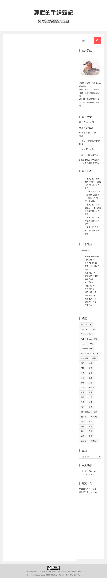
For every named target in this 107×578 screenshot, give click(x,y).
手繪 (83, 383)
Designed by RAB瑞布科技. (69, 575)
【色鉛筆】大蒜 (86, 149)
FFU (82, 344)
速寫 (90, 421)
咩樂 (90, 363)
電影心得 (88, 302)
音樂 (86, 305)
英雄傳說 (94, 417)
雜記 (83, 431)
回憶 (83, 368)
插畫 (90, 383)
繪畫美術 (88, 285)
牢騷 (83, 397)
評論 (83, 421)
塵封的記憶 (89, 263)
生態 (90, 397)
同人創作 (88, 259)
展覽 (90, 373)
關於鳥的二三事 (86, 122)
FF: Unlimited (90, 256)
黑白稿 (93, 441)
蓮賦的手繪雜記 (53, 12)
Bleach (84, 329)
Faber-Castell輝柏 (89, 339)
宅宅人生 (88, 272)
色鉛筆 (83, 417)
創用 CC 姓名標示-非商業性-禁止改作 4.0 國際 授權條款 (56, 571)
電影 (90, 431)
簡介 (83, 407)
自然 (96, 412)
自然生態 (88, 289)
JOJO (90, 344)
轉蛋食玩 (88, 295)
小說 (83, 373)
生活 (83, 402)
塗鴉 (90, 368)
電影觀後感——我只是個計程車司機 (93, 207)
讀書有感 (88, 292)
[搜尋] (97, 40)
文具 (86, 282)
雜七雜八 (88, 298)
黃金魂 (83, 441)
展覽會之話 (89, 276)
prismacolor (86, 349)
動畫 (94, 358)
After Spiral (86, 324)
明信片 (91, 387)
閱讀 (90, 426)
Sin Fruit (88, 474)
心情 (86, 279)
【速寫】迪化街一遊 (88, 154)
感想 (90, 378)
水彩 (83, 392)
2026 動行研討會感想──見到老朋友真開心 (89, 161)
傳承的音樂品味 (86, 127)
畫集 (90, 402)
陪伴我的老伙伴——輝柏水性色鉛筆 (93, 181)
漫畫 (90, 392)
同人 (83, 363)
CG (93, 329)
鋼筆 (83, 426)
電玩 (83, 436)
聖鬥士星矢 (85, 412)
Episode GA (86, 334)
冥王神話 (84, 358)
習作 (90, 407)
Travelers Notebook (89, 353)
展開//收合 (85, 250)
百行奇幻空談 (90, 471)
